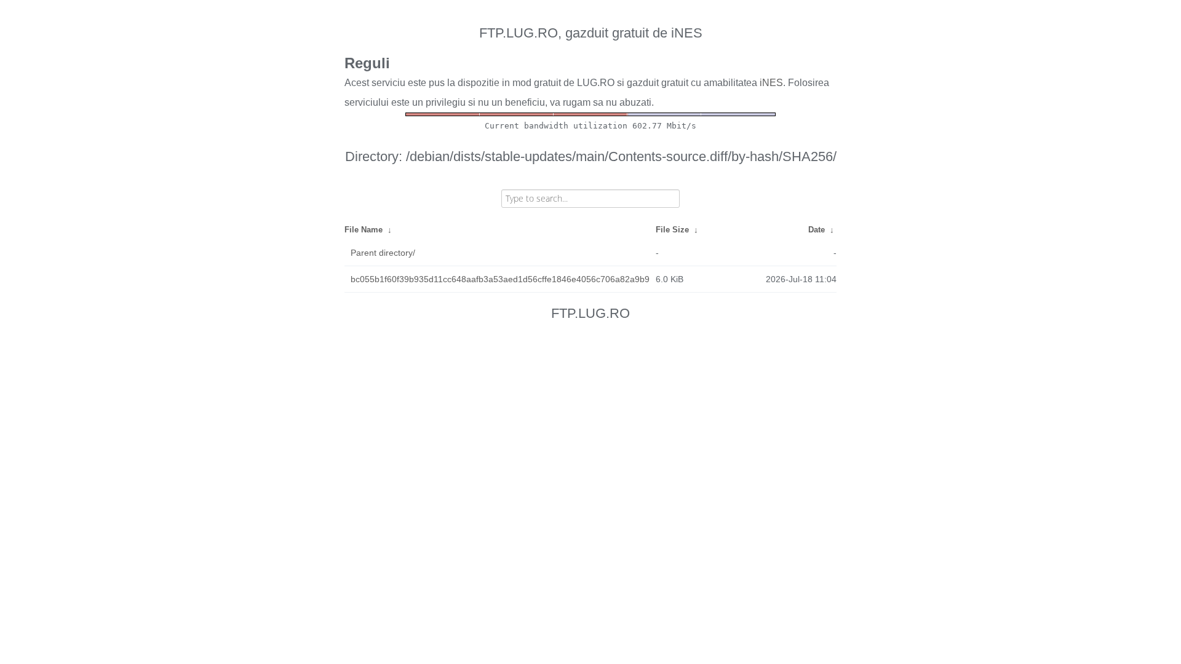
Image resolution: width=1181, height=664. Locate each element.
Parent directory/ (383, 253)
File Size (672, 229)
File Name (363, 229)
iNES (771, 82)
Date (816, 229)
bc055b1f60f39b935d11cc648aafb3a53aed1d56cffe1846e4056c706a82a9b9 (500, 279)
